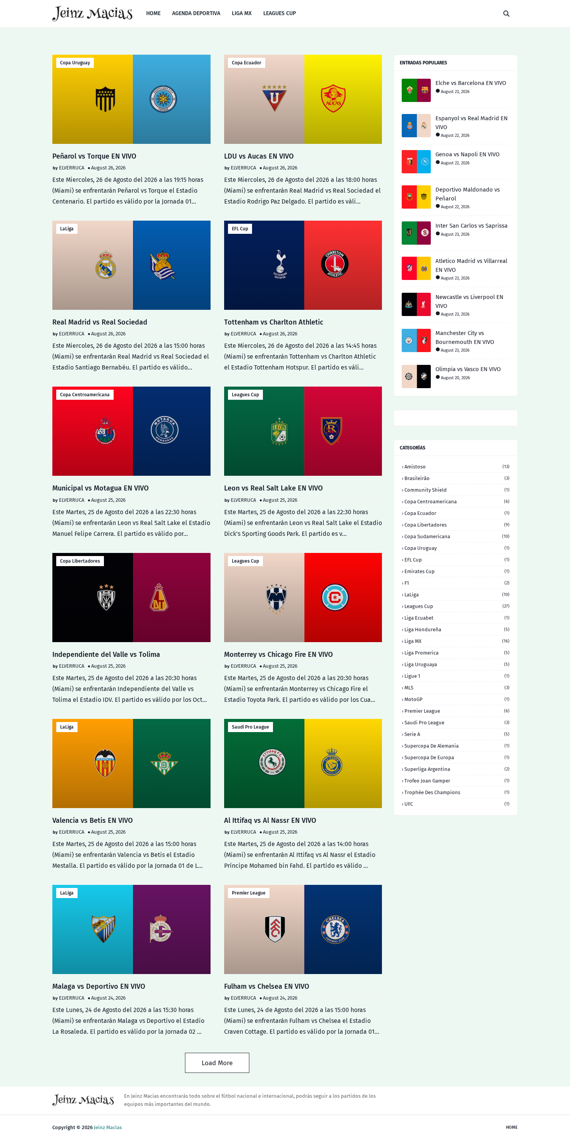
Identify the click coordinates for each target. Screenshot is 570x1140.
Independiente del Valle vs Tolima (106, 654)
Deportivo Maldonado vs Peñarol (467, 194)
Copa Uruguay (75, 63)
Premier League (249, 893)
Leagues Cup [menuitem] (279, 13)
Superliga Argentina (457, 769)
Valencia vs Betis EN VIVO (92, 820)
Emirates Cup (457, 571)
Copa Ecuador (246, 63)
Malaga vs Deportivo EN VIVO (98, 986)
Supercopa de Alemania (457, 746)
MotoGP (457, 699)
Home (512, 1127)
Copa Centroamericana (85, 394)
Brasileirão (457, 478)
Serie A (457, 734)
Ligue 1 (457, 676)
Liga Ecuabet (457, 618)
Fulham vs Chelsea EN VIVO (266, 986)
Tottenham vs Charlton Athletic (273, 322)
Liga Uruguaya (457, 664)
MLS (457, 688)
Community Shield (457, 490)
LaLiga (67, 228)
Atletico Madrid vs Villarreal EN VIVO (471, 265)
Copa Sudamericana (457, 536)
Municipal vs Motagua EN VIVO (100, 488)
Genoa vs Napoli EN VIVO (467, 154)
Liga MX (457, 641)
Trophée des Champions (457, 792)
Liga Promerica (457, 653)
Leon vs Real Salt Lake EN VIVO (273, 488)
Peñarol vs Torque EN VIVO (94, 156)
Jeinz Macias (108, 1127)
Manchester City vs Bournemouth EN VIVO (464, 337)
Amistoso (457, 467)
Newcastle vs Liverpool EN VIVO (469, 301)
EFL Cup (240, 228)
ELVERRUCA (71, 168)
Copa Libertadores (80, 561)
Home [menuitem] (153, 13)
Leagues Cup (245, 394)
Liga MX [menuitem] (242, 13)
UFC (457, 804)
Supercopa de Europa (457, 757)
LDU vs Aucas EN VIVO (259, 156)
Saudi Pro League (250, 727)
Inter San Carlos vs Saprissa (471, 225)
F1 (457, 583)
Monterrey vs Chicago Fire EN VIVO (278, 654)
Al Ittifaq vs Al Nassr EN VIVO (270, 820)
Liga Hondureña (457, 629)
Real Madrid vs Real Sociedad (99, 322)
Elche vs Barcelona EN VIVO (470, 82)
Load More (217, 1063)
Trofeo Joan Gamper (457, 781)
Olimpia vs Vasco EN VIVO (468, 369)
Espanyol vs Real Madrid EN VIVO (471, 123)
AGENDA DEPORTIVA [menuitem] (196, 13)
